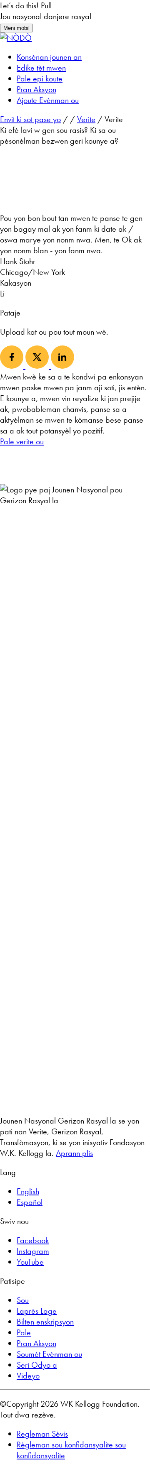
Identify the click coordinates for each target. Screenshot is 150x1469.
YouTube (30, 1261)
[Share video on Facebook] (12, 365)
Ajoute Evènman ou (48, 100)
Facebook (33, 1240)
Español (29, 1202)
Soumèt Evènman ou (49, 1354)
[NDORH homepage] (16, 37)
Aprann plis (74, 1153)
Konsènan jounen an (49, 56)
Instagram (33, 1251)
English (28, 1191)
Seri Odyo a (37, 1364)
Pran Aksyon (36, 89)
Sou (23, 1300)
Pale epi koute (39, 78)
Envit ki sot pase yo (30, 119)
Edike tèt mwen (41, 67)
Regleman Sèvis (42, 1433)
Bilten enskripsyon (45, 1321)
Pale (24, 1332)
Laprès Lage (37, 1310)
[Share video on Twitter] (38, 365)
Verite (86, 119)
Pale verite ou (22, 441)
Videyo (28, 1375)
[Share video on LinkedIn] (62, 365)
